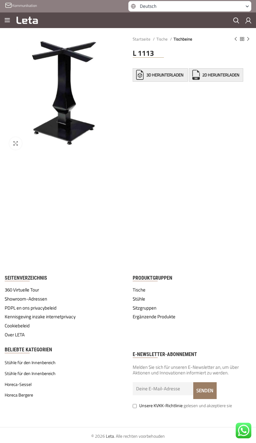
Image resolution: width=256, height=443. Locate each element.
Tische (162, 39)
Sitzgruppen (144, 308)
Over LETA (15, 335)
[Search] (236, 20)
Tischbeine (183, 39)
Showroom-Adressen (26, 299)
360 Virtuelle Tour (22, 290)
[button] (189, 6)
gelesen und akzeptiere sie (185, 405)
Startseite (142, 39)
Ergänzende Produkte (154, 317)
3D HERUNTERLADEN (165, 75)
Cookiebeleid (17, 326)
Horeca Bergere (19, 395)
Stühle (139, 299)
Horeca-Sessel (18, 384)
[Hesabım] (248, 20)
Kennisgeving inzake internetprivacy (40, 317)
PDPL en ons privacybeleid (31, 308)
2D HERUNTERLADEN (220, 75)
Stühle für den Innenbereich (30, 362)
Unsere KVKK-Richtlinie (161, 405)
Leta (110, 436)
